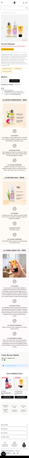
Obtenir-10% (3, 454)
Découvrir (7, 397)
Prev (2, 27)
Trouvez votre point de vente (5, 445)
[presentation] (2, 377)
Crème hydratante (19, 391)
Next (26, 27)
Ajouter (14, 81)
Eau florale (3, 391)
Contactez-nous (17, 84)
